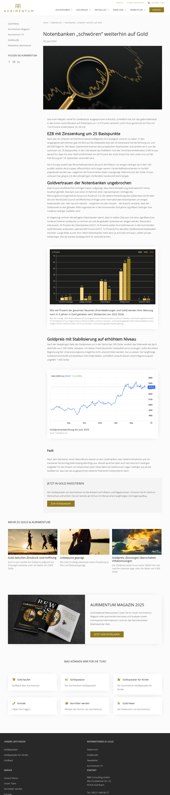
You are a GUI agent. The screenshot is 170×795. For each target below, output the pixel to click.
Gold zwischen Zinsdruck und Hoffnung (32, 557)
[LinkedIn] (18, 62)
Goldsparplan (11, 754)
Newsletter (92, 765)
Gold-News (13, 23)
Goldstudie (13, 39)
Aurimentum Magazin (19, 29)
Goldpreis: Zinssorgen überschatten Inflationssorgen (134, 559)
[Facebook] (9, 62)
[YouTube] (14, 62)
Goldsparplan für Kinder (16, 760)
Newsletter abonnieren (19, 45)
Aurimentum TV (16, 34)
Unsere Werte (11, 783)
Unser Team (10, 788)
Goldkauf (8, 765)
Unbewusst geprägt (72, 557)
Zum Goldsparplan (61, 503)
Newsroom (92, 754)
